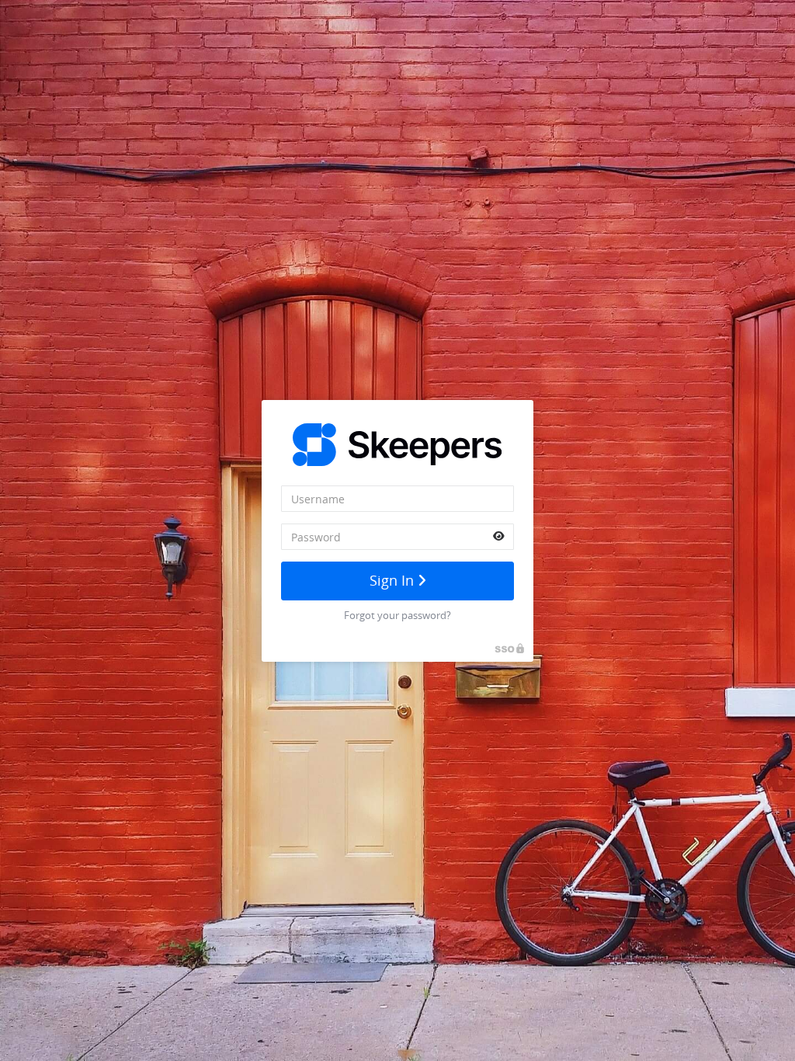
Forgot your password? (397, 615)
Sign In (394, 580)
